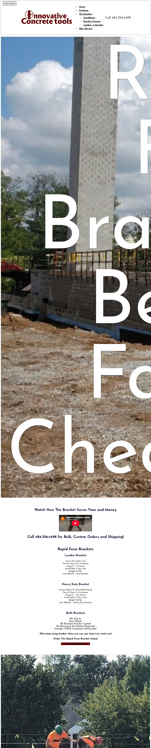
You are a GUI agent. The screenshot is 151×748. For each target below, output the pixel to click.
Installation (89, 18)
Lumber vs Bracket (93, 25)
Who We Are (85, 29)
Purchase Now (75, 644)
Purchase (83, 10)
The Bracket (85, 14)
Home (82, 7)
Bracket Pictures (92, 21)
